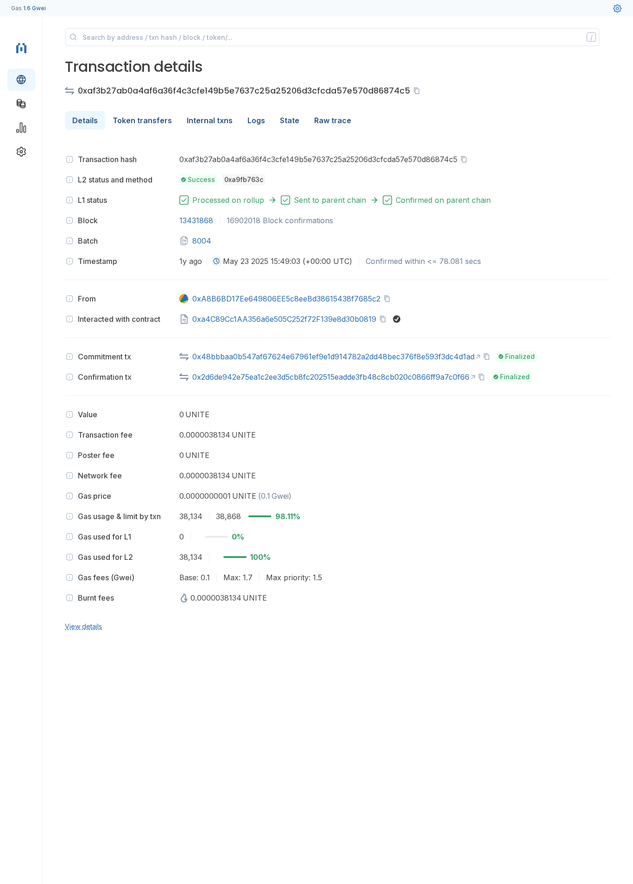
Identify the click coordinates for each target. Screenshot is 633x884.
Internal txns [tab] (210, 120)
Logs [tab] (256, 120)
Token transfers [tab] (142, 120)
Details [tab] (85, 120)
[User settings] (617, 8)
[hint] (69, 159)
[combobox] (216, 261)
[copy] (418, 90)
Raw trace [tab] (332, 120)
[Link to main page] (21, 47)
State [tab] (289, 120)
